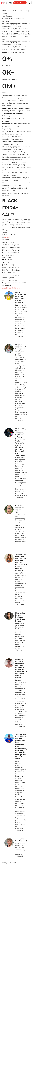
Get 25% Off (6, 258)
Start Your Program (19, 2)
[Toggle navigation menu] (30, 3)
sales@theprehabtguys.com (12, 288)
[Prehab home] (6, 3)
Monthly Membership (10, 280)
